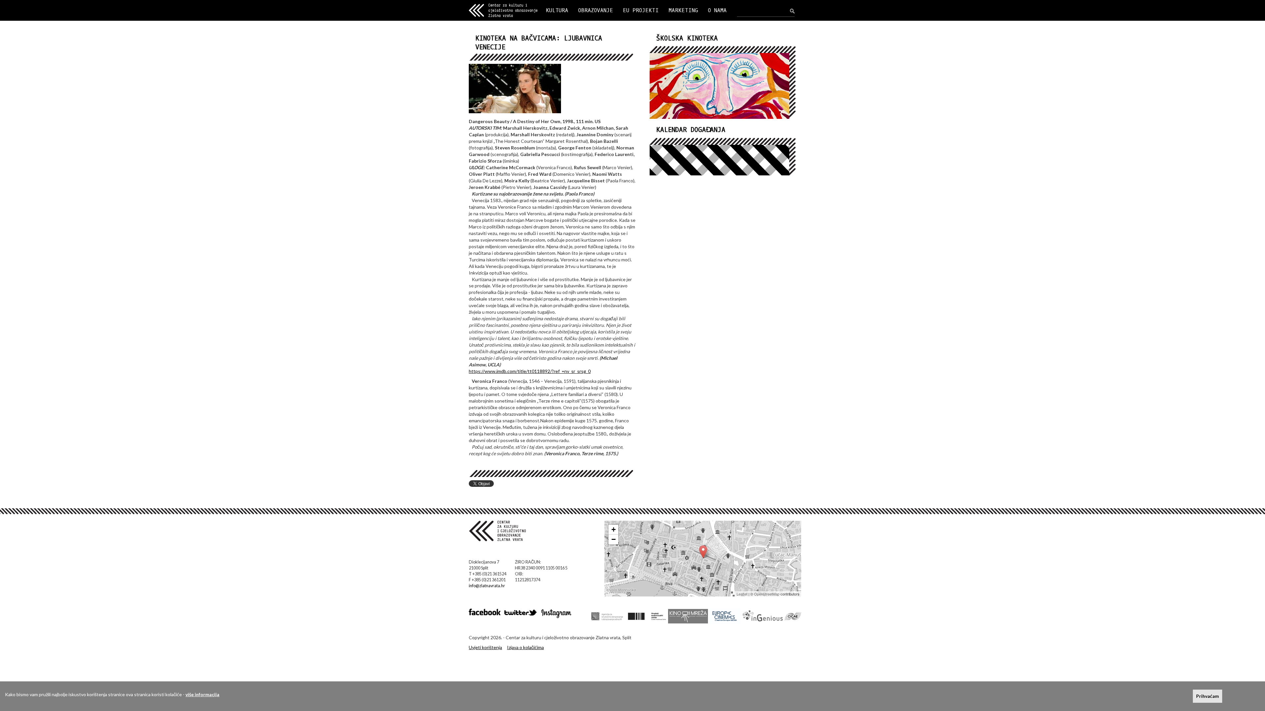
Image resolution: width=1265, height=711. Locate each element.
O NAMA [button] (717, 10)
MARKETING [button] (683, 10)
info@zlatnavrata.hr (487, 585)
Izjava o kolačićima (525, 647)
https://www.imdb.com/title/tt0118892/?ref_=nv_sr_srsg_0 (530, 371)
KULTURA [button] (557, 10)
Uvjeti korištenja (485, 647)
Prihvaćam (1207, 696)
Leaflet (742, 593)
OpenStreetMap (766, 593)
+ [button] (613, 529)
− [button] (613, 539)
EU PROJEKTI (641, 10)
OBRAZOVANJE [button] (595, 10)
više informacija (202, 694)
